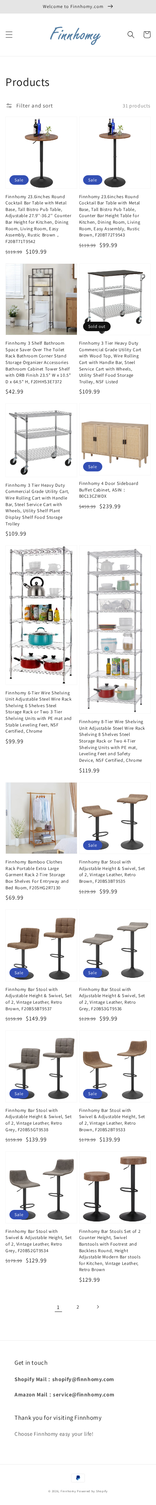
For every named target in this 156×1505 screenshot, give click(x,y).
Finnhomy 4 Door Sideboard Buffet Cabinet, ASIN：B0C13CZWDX (109, 489)
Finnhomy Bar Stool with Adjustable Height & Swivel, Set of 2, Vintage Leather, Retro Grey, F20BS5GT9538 (38, 1120)
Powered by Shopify (92, 1491)
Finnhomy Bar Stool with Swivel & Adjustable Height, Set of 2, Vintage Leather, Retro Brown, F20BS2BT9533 (112, 1120)
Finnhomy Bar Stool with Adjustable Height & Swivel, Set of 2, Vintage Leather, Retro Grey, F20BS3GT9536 (112, 999)
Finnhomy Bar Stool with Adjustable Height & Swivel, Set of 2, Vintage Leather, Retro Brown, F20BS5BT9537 (38, 999)
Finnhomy (68, 1491)
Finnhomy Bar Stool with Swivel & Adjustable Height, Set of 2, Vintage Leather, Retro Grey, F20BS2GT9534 (38, 1241)
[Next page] (98, 1307)
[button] (9, 35)
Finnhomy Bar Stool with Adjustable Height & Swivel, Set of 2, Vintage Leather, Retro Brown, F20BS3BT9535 (112, 871)
